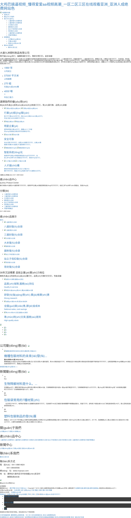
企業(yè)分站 (11, 494)
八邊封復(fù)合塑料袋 (15, 21)
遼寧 (18, 490)
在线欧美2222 (4, 517)
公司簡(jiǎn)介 (4, 431)
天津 (32, 490)
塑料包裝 (87, 488)
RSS (29, 494)
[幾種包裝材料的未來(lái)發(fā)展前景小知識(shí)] (20, 351)
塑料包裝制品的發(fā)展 (20, 416)
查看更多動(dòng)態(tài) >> (9, 367)
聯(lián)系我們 (8, 45)
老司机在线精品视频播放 (46, 517)
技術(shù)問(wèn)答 (14, 43)
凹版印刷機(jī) (12, 35)
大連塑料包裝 (79, 488)
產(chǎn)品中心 (9, 19)
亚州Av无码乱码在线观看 (62, 517)
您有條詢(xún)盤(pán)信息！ (48, 494)
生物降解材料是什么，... (20, 383)
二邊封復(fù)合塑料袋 (15, 33)
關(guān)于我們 (9, 17)
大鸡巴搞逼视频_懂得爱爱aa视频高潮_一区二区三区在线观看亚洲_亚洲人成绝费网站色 (64, 6)
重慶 (50, 490)
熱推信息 (3, 494)
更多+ (2, 220)
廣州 (44, 490)
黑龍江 (37, 490)
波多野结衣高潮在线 (31, 517)
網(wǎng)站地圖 (21, 494)
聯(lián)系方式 (12, 47)
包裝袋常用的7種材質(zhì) (22, 400)
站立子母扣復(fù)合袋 (15, 29)
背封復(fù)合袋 (13, 31)
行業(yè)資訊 (12, 41)
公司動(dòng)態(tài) (14, 39)
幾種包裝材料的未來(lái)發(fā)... (25, 356)
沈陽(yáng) (27, 490)
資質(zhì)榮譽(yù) (15, 431)
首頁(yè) (7, 14)
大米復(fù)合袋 (13, 25)
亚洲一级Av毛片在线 (77, 517)
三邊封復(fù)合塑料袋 (15, 23)
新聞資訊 (7, 37)
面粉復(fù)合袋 (13, 27)
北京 (22, 490)
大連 (15, 490)
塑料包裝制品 (94, 488)
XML (33, 494)
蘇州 (40, 490)
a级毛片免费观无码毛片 (17, 517)
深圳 (47, 490)
